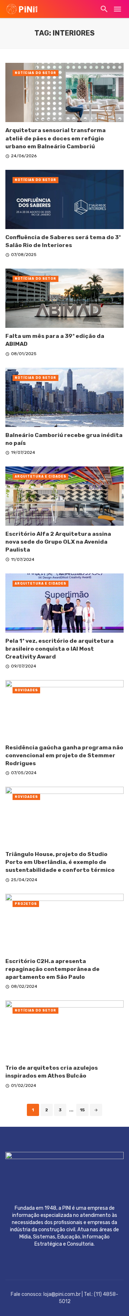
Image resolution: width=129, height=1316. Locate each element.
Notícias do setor (35, 73)
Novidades (26, 690)
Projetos (26, 904)
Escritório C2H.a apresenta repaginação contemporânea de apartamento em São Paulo (52, 969)
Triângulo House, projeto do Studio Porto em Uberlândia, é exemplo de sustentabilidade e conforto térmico (60, 862)
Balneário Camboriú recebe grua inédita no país (64, 439)
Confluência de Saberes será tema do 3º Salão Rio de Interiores (63, 241)
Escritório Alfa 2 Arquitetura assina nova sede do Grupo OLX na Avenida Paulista (58, 541)
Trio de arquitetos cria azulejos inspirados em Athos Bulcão (51, 1071)
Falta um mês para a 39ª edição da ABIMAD (54, 340)
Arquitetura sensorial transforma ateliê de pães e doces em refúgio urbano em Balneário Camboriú (55, 138)
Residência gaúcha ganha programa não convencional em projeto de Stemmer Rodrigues (64, 755)
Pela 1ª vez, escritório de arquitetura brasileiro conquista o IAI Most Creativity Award (59, 648)
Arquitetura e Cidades (40, 476)
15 (82, 1109)
